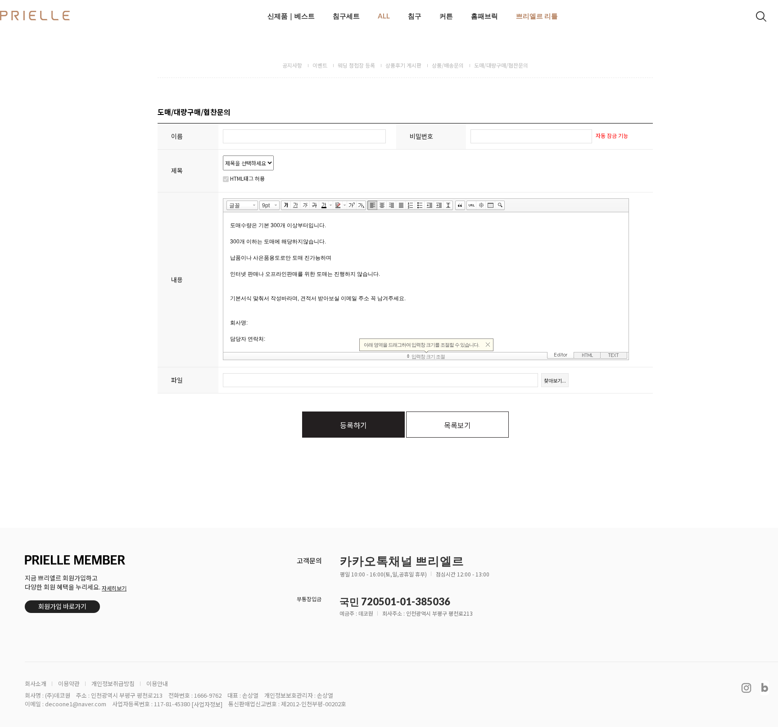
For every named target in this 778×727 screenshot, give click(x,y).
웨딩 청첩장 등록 (356, 65)
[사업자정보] (206, 704)
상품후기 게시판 (403, 65)
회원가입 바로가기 (62, 606)
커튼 (446, 16)
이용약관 (69, 683)
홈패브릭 (484, 16)
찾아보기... (555, 380)
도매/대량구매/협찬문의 (501, 65)
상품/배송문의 (448, 65)
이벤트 (319, 65)
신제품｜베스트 (291, 16)
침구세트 (346, 16)
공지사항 (292, 65)
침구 (414, 16)
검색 (761, 16)
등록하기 (353, 425)
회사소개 (35, 683)
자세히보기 (114, 588)
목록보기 (457, 425)
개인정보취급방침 (113, 683)
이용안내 (157, 683)
